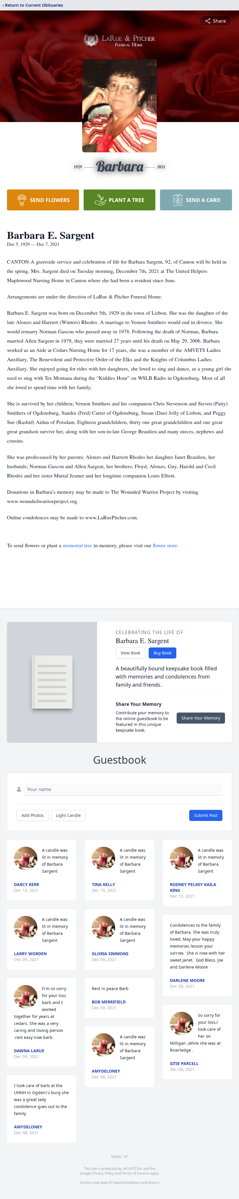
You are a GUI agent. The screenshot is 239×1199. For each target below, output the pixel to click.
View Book (130, 653)
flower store (165, 545)
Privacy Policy (103, 1173)
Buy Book (162, 653)
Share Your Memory (201, 718)
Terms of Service (135, 1173)
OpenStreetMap (126, 1182)
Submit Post (205, 815)
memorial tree (77, 545)
